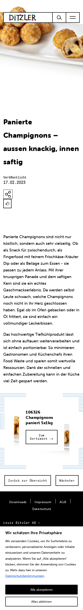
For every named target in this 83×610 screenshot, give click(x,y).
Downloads (18, 502)
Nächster (67, 480)
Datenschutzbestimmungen (24, 576)
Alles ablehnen (41, 601)
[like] (7, 203)
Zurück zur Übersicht (27, 480)
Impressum (43, 502)
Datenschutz (41, 509)
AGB (63, 502)
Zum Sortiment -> (41, 437)
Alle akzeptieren (41, 589)
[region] (41, 568)
